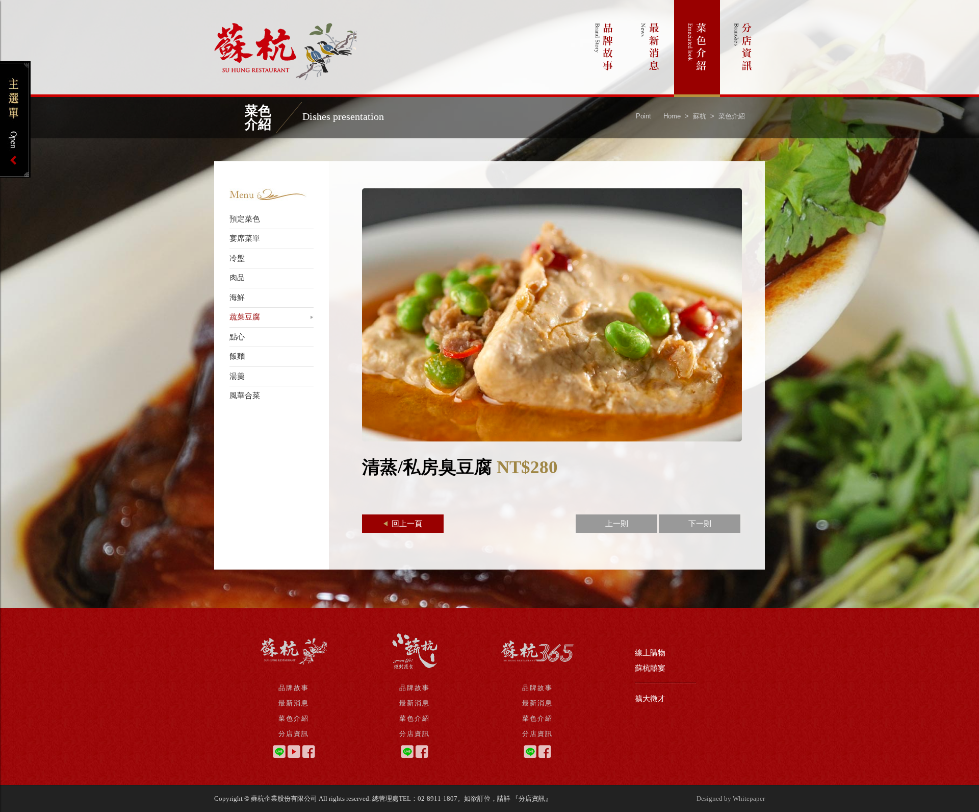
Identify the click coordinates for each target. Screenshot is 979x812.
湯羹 (237, 376)
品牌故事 (604, 48)
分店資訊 (743, 48)
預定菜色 (244, 219)
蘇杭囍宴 (650, 668)
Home (672, 116)
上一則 (616, 524)
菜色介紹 (697, 48)
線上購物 (650, 653)
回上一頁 (406, 524)
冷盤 (237, 258)
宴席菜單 (244, 238)
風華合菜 (244, 395)
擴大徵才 (650, 699)
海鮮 (237, 297)
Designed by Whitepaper (731, 798)
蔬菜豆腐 (244, 317)
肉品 (237, 278)
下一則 (699, 524)
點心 (237, 337)
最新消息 (651, 48)
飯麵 (237, 356)
